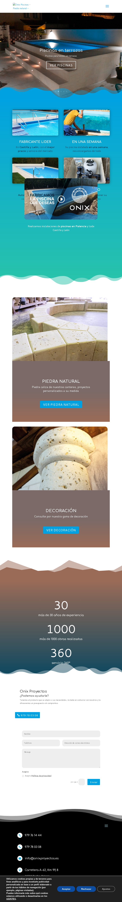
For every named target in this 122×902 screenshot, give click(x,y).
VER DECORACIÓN (61, 530)
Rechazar (86, 889)
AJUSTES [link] (11, 899)
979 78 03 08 (29, 715)
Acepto (38, 776)
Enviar (94, 782)
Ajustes (106, 889)
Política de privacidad (41, 776)
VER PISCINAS (61, 65)
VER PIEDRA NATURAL (61, 404)
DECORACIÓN (61, 511)
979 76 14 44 (33, 835)
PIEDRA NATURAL (61, 381)
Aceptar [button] (66, 889)
